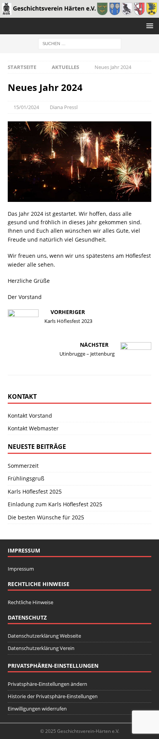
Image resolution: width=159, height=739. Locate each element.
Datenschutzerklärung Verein (41, 648)
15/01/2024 (26, 107)
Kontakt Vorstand (30, 415)
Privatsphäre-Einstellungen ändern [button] (47, 683)
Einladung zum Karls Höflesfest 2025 (55, 504)
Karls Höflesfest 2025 (35, 491)
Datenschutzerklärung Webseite (44, 635)
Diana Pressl (64, 107)
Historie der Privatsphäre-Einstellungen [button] (53, 696)
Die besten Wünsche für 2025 (46, 517)
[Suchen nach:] (79, 43)
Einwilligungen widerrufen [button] (37, 708)
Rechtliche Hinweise (30, 602)
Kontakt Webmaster (33, 428)
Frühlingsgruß (26, 478)
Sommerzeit (23, 465)
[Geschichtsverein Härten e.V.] (79, 13)
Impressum (21, 568)
